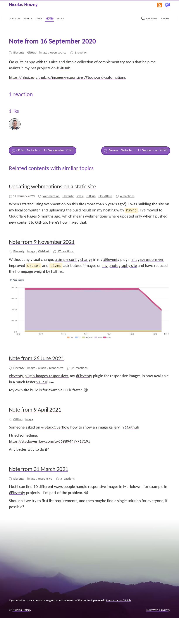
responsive (56, 368)
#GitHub (63, 68)
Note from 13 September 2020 (45, 150)
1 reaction (81, 52)
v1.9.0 (41, 382)
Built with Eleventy (158, 610)
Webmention (51, 196)
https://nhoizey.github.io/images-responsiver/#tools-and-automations (67, 78)
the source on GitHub (118, 600)
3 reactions (67, 479)
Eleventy (18, 52)
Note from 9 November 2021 (42, 242)
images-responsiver (147, 260)
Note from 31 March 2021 (38, 469)
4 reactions (127, 196)
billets (28, 18)
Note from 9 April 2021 (35, 410)
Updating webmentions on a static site (52, 187)
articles (15, 18)
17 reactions (65, 251)
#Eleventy (111, 260)
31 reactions (79, 368)
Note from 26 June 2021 (36, 359)
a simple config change (73, 260)
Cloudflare (105, 196)
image (43, 52)
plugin (42, 368)
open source (58, 52)
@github (132, 427)
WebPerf (43, 251)
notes (49, 18)
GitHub (31, 52)
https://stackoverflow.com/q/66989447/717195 (49, 442)
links (39, 18)
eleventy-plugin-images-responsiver (38, 376)
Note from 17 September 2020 (138, 150)
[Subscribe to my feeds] (159, 4)
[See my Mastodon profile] (167, 4)
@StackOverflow (55, 427)
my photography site (119, 266)
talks (60, 18)
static (79, 196)
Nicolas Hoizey (23, 4)
